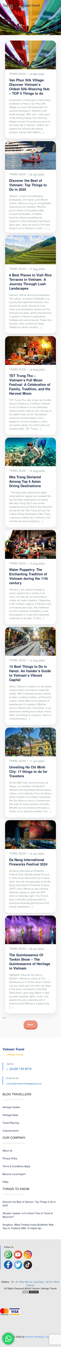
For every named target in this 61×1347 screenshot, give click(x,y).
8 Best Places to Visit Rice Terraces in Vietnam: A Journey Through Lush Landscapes (30, 281)
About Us (7, 1150)
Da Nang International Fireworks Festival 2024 (28, 862)
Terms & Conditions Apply (16, 1166)
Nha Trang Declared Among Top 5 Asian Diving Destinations (25, 481)
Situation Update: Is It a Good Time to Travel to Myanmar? (28, 1214)
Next (31, 1024)
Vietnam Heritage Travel (38, 1336)
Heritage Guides (11, 1107)
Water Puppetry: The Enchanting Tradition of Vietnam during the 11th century (28, 576)
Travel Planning (11, 1122)
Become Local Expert (14, 1174)
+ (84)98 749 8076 (19, 1068)
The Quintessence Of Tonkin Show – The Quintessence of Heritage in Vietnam (29, 961)
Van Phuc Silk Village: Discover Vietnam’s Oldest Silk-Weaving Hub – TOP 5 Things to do (29, 86)
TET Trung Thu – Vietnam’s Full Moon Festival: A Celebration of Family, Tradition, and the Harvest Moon (29, 384)
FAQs (5, 1182)
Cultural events (11, 1130)
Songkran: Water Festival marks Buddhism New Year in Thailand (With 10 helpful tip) (28, 1226)
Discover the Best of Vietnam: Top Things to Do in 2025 (28, 185)
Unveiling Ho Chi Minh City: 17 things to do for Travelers (28, 771)
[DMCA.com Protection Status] (30, 1291)
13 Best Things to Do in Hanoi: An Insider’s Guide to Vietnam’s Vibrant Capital (30, 673)
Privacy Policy (10, 1158)
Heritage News (10, 1115)
